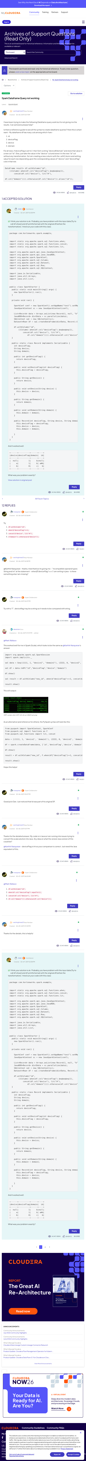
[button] (81, 118)
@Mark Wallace (10, 640)
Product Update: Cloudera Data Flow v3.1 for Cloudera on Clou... (26, 1357)
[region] (45, 1445)
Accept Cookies (73, 1454)
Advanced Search (10, 58)
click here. (5, 1456)
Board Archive (12, 80)
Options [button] (7, 85)
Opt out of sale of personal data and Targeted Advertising (21, 1455)
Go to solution (76, 93)
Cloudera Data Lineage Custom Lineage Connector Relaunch (25, 1345)
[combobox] (53, 52)
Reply (78, 187)
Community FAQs (55, 1428)
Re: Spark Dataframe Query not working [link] (65, 80)
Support (64, 12)
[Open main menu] (83, 22)
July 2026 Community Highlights (15, 1333)
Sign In (6, 22)
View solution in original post (20, 480)
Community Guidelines (33, 1428)
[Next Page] (50, 1247)
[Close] (80, 1432)
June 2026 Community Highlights (15, 1339)
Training (45, 12)
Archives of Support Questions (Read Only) (34, 80)
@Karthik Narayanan (71, 645)
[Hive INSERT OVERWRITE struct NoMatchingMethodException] (83, 498)
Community (34, 12)
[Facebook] (2, 1437)
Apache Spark (13, 104)
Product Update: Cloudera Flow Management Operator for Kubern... (28, 1351)
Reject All (57, 1454)
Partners (54, 12)
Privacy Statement (67, 1449)
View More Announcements (43, 1363)
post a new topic (22, 72)
